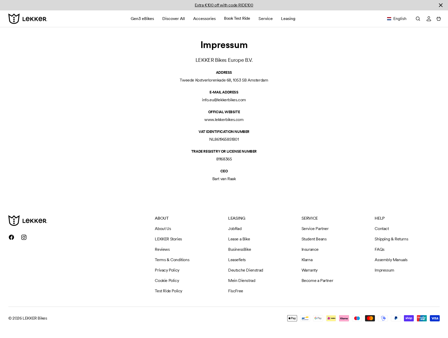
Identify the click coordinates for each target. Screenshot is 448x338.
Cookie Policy (167, 280)
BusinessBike (239, 249)
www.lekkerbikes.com (223, 119)
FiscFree (235, 290)
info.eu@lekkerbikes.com (224, 99)
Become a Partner (317, 280)
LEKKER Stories (168, 238)
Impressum (384, 270)
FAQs (379, 249)
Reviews (162, 249)
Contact (382, 228)
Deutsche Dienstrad (245, 270)
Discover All (173, 18)
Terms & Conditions (172, 259)
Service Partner (315, 228)
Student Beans (314, 238)
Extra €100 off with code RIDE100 (224, 5)
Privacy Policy (167, 270)
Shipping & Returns (391, 238)
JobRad (235, 228)
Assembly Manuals (391, 259)
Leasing (288, 18)
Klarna (307, 259)
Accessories (204, 18)
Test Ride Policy (168, 290)
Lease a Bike (239, 238)
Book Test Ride (237, 18)
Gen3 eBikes (142, 18)
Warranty (310, 270)
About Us (163, 228)
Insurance (310, 249)
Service (265, 18)
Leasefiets (237, 259)
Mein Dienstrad (241, 280)
